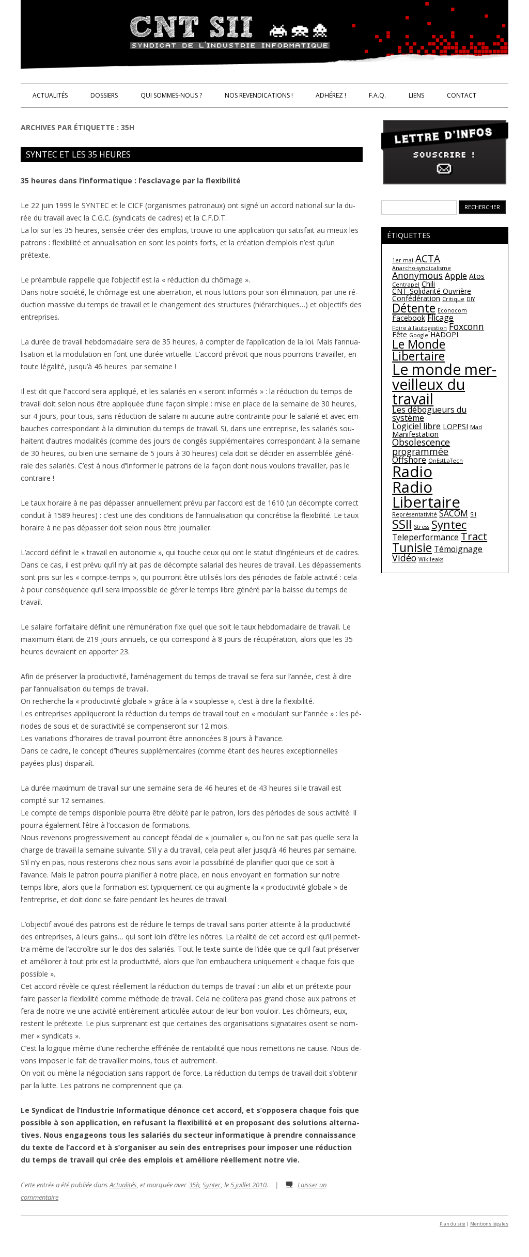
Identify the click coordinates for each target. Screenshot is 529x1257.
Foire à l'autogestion (419, 328)
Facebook (408, 318)
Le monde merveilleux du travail (444, 383)
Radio (412, 471)
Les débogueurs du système (429, 413)
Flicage (440, 317)
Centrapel (405, 284)
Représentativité (414, 514)
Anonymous (417, 275)
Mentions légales (489, 1224)
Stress (421, 526)
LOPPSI (455, 426)
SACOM (453, 513)
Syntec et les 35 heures (78, 154)
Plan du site (452, 1224)
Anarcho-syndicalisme (421, 268)
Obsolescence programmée (421, 447)
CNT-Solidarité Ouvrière (431, 291)
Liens (416, 95)
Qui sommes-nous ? (171, 95)
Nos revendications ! (259, 95)
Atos (477, 276)
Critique (453, 299)
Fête (399, 334)
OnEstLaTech (445, 460)
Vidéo (404, 558)
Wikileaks (430, 559)
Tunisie (412, 547)
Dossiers (104, 95)
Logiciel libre (416, 426)
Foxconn (466, 326)
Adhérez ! (331, 95)
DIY (470, 299)
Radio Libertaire (426, 494)
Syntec (212, 1184)
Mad (476, 427)
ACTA (427, 258)
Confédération (416, 298)
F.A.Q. (377, 95)
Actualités (50, 95)
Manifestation (415, 434)
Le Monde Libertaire (418, 350)
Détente (413, 308)
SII (473, 514)
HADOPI (444, 334)
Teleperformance (425, 537)
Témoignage (458, 549)
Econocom (452, 310)
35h (194, 1184)
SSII (402, 523)
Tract (474, 536)
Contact (461, 95)
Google (418, 335)
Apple (456, 275)
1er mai (402, 260)
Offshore (409, 459)
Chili (428, 284)
